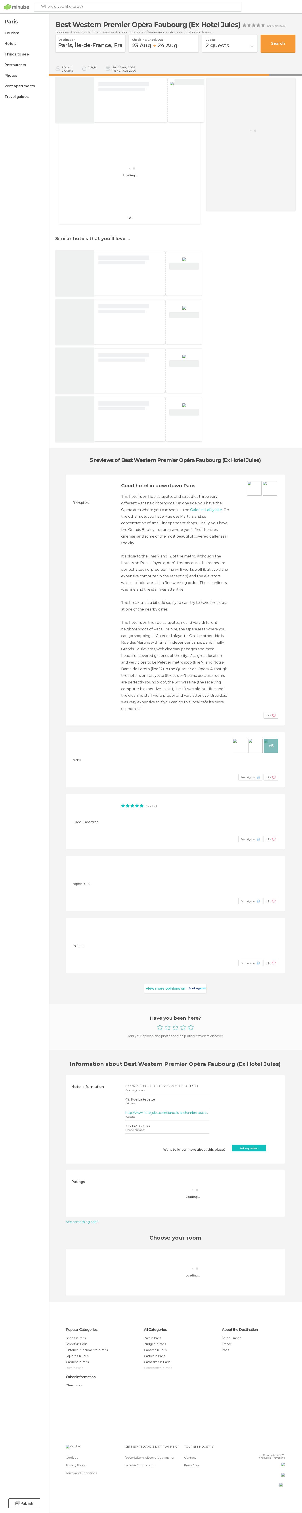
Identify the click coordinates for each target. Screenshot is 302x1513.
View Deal (189, 82)
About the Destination (240, 1330)
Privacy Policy (76, 1465)
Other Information (81, 1377)
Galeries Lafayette (206, 510)
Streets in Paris (76, 1344)
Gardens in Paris (77, 1362)
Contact (190, 1457)
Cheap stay (74, 1385)
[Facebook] (259, 1448)
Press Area (191, 1465)
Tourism (11, 33)
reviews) (279, 26)
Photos (10, 75)
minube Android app (140, 1465)
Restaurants (15, 65)
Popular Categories (81, 1330)
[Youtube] (281, 1448)
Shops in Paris (76, 1338)
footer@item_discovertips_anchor (149, 1457)
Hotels (10, 44)
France (227, 1344)
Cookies (72, 1457)
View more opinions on (165, 988)
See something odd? (82, 1221)
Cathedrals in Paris (157, 1362)
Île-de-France (231, 1338)
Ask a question (249, 1148)
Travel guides (16, 97)
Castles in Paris (154, 1356)
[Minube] (16, 7)
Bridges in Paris (155, 1344)
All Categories (155, 1330)
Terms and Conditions (81, 1473)
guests (219, 45)
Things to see (16, 54)
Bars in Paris (152, 1338)
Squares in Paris (77, 1356)
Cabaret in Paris (155, 1350)
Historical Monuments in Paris (87, 1350)
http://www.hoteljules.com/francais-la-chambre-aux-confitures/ (167, 1113)
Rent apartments (19, 86)
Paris (225, 1350)
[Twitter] (267, 1448)
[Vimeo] (274, 1448)
